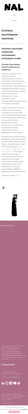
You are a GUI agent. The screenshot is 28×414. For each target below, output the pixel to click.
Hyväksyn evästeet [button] (14, 411)
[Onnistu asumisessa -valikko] (3, 188)
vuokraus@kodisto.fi (8, 403)
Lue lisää (24, 409)
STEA (17, 175)
